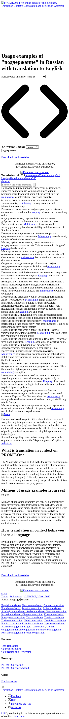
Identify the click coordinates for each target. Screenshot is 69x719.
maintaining (25, 203)
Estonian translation (32, 623)
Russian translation (32, 605)
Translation (7, 5)
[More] (5, 414)
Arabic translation (35, 611)
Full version (16, 596)
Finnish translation (11, 623)
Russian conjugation (12, 632)
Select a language (10, 599)
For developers (9, 681)
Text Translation (9, 645)
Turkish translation (54, 617)
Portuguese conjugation (48, 629)
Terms (4, 596)
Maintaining (44, 236)
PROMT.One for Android (15, 668)
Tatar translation (34, 617)
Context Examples (11, 648)
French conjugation (34, 632)
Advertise (16, 707)
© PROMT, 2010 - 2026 (37, 596)
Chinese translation (32, 614)
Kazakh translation (11, 614)
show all (5, 181)
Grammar (59, 5)
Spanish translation (32, 608)
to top (4, 593)
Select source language (13, 76)
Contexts (18, 5)
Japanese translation (54, 623)
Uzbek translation (33, 620)
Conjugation (38, 5)
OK (3, 713)
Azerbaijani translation (13, 611)
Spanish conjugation (12, 626)
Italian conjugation (25, 629)
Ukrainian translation (55, 620)
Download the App (21, 703)
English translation (11, 605)
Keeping (42, 275)
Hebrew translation (56, 611)
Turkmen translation (11, 620)
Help (13, 700)
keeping (36, 212)
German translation (54, 605)
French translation (10, 608)
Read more (19, 716)
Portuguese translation (13, 617)
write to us (6, 443)
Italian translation (52, 608)
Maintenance (30, 224)
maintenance (8, 197)
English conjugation (34, 626)
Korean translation (53, 614)
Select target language (13, 146)
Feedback (16, 696)
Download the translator (15, 157)
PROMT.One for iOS (12, 664)
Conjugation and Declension (16, 651)
